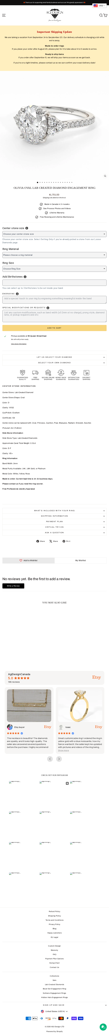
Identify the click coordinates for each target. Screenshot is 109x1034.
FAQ (54, 954)
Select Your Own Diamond (54, 363)
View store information (19, 344)
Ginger (71, 727)
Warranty (54, 950)
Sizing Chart (54, 963)
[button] (14, 750)
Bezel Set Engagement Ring (54, 989)
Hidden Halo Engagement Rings (54, 997)
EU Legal (54, 937)
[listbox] (54, 234)
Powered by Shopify (54, 1031)
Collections (54, 976)
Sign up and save (53, 1005)
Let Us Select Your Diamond (54, 357)
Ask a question (54, 533)
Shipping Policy (54, 916)
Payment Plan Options (54, 959)
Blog (54, 929)
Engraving (8, 294)
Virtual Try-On (54, 527)
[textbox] (19, 282)
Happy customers (54, 933)
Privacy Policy (54, 924)
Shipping (46, 197)
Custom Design (54, 946)
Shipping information (54, 516)
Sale (54, 980)
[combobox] (54, 283)
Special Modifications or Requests (23, 308)
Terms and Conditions (55, 920)
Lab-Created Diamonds (54, 984)
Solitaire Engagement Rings (54, 993)
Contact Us (54, 967)
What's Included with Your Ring (54, 511)
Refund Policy (54, 911)
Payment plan (54, 522)
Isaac (19, 727)
